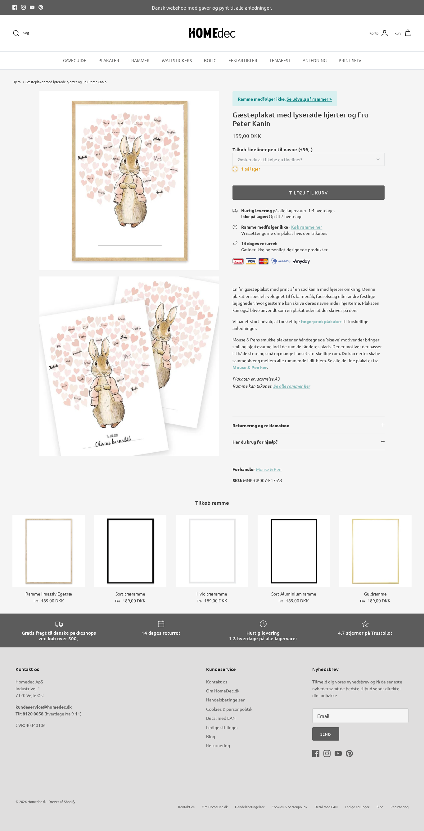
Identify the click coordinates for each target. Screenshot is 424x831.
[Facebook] (14, 7)
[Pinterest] (40, 7)
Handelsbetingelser (225, 699)
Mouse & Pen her (249, 367)
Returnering (218, 745)
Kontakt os (216, 681)
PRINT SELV (350, 60)
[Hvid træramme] (212, 551)
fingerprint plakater (321, 321)
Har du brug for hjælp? (254, 442)
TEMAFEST (280, 60)
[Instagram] (23, 7)
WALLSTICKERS (177, 60)
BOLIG (210, 60)
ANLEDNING (315, 60)
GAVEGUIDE (74, 60)
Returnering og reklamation (260, 425)
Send (325, 734)
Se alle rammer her (291, 386)
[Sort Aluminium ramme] (294, 551)
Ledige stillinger (222, 727)
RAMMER (140, 60)
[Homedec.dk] (212, 33)
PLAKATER (108, 60)
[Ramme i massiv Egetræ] (48, 551)
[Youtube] (32, 7)
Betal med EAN (221, 718)
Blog (210, 736)
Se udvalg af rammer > (309, 99)
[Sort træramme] (130, 551)
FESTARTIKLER (242, 60)
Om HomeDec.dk (222, 690)
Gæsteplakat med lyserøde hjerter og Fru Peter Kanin (65, 81)
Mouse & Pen (269, 469)
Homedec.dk (37, 801)
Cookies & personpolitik (229, 709)
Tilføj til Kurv (308, 192)
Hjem (16, 81)
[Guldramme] (375, 551)
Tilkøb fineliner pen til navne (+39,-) (272, 149)
